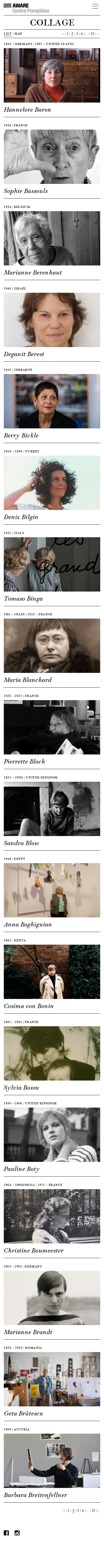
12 (92, 33)
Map (18, 33)
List (8, 33)
